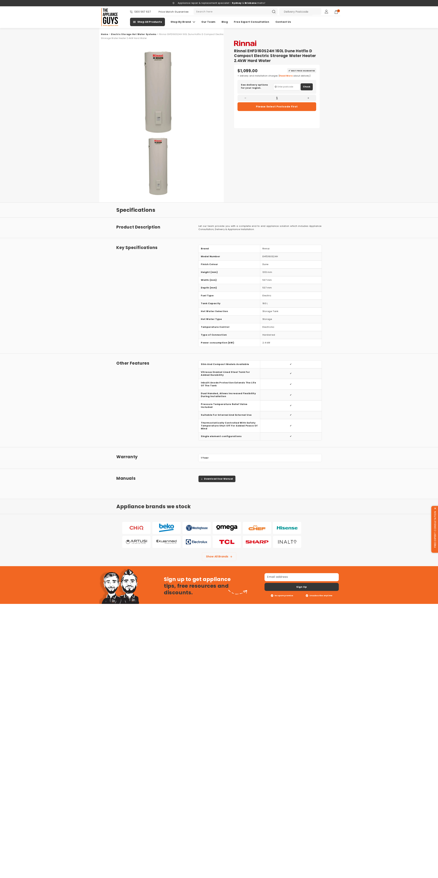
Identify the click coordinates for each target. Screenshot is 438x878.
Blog (225, 22)
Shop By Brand (181, 22)
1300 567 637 (142, 11)
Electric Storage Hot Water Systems (133, 34)
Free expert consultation (251, 22)
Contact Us (283, 22)
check (306, 86)
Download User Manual (218, 478)
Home (104, 34)
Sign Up (301, 587)
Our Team (208, 22)
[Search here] (274, 11)
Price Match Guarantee (174, 11)
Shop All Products (149, 22)
